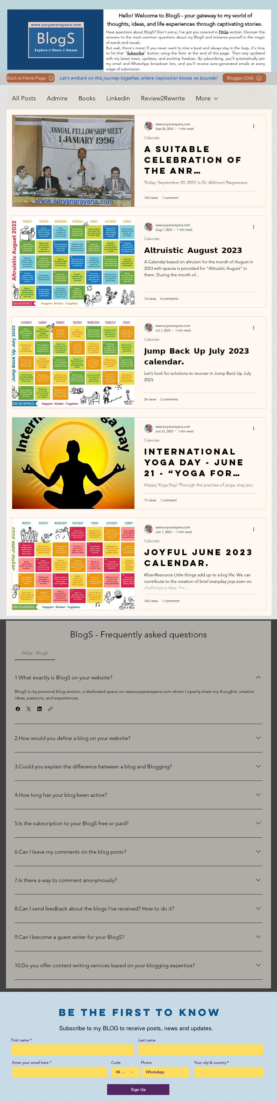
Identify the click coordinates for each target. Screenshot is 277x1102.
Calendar (152, 138)
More (203, 98)
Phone (146, 1062)
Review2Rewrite (163, 98)
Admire (57, 98)
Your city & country (210, 1062)
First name (20, 1040)
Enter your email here (30, 1062)
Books (86, 98)
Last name (147, 1040)
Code (116, 1062)
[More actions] (255, 126)
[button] (18, 709)
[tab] (35, 653)
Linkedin (118, 98)
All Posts (24, 98)
